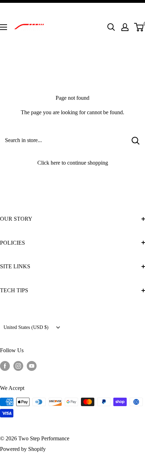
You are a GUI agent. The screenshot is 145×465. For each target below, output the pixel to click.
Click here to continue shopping (72, 163)
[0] (139, 27)
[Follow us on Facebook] (5, 365)
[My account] (124, 27)
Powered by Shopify (23, 449)
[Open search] (111, 27)
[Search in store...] (136, 140)
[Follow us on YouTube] (32, 365)
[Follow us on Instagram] (18, 365)
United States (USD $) (26, 327)
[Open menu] (3, 27)
